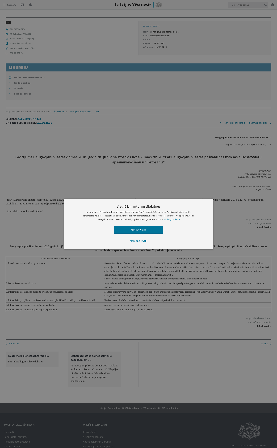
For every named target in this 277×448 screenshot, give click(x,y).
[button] (138, 241)
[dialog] (138, 224)
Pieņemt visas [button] (138, 229)
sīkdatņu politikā (172, 219)
